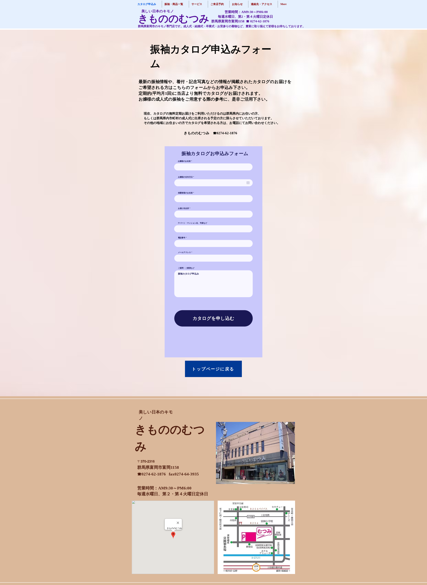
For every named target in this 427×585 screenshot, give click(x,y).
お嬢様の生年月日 (186, 177)
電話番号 (181, 238)
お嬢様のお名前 (184, 161)
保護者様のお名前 (185, 193)
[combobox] (213, 214)
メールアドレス (184, 252)
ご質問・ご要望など (186, 268)
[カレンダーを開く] (248, 182)
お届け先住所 (183, 208)
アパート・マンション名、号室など (192, 223)
